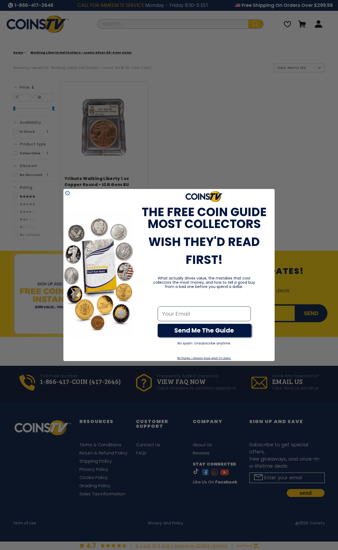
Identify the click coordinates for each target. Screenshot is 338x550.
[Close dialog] (67, 193)
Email (165, 301)
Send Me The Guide (204, 330)
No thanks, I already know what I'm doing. (204, 358)
